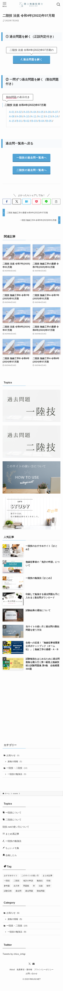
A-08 (12, 116)
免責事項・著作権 (24, 969)
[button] (7, 201)
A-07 (55, 112)
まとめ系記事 (12, 834)
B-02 (26, 121)
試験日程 (8, 891)
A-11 (33, 116)
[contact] (33, 963)
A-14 (55, 116)
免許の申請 (28, 881)
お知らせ (12, 755)
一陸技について (13, 812)
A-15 (12, 121)
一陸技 (7, 881)
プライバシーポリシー (43, 969)
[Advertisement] (31, 706)
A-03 (26, 112)
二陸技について (13, 819)
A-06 (48, 112)
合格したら (11, 855)
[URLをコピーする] (56, 201)
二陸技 (16, 881)
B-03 (34, 121)
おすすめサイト (10, 875)
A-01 (12, 112)
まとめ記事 (47, 875)
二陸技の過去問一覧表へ (31, 170)
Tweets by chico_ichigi (14, 954)
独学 (48, 886)
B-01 (19, 121)
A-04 (33, 112)
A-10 (26, 116)
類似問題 (41, 891)
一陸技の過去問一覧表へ (31, 157)
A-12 (40, 116)
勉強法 (40, 881)
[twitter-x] (29, 963)
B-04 (41, 121)
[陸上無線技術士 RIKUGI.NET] (31, 4)
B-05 (49, 121)
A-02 (19, 112)
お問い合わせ (31, 973)
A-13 (48, 116)
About (12, 969)
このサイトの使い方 (30, 875)
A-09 (19, 116)
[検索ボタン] (58, 4)
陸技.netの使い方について (16, 827)
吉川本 (16, 886)
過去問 (18, 891)
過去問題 (29, 891)
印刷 (48, 881)
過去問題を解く (32, 59)
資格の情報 (15, 761)
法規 (41, 886)
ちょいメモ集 (12, 848)
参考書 (7, 886)
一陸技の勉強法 (17, 774)
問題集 (26, 886)
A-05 (41, 112)
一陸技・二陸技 (16, 768)
